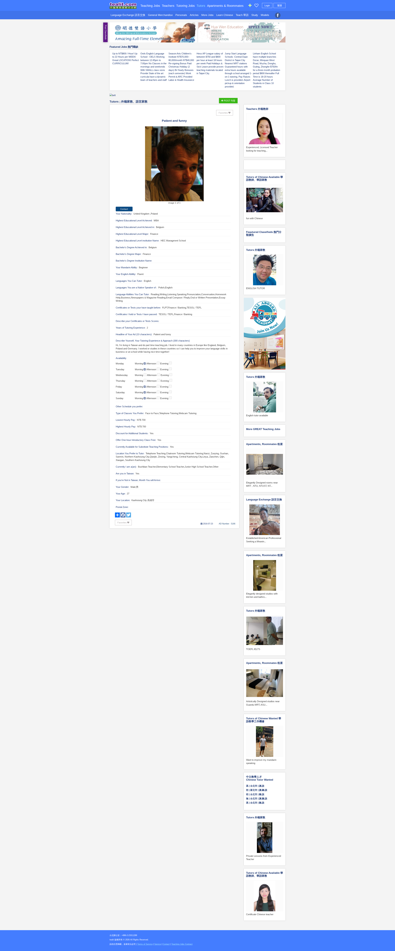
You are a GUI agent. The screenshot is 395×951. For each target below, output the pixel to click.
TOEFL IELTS (253, 649)
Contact (166, 944)
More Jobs (207, 15)
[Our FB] (278, 14)
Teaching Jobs (150, 5)
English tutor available (257, 415)
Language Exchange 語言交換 (128, 15)
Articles (194, 15)
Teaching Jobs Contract (182, 944)
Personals (181, 15)
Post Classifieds (105, 32)
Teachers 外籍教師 (257, 109)
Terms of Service (145, 944)
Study (254, 15)
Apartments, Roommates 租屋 (264, 444)
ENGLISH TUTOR (255, 288)
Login (267, 5)
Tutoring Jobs (185, 5)
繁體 (279, 5)
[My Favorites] (256, 6)
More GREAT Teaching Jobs (263, 429)
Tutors (201, 5)
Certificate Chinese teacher (259, 914)
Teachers (168, 5)
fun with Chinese (254, 218)
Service (157, 944)
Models (265, 15)
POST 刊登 (229, 100)
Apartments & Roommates (225, 5)
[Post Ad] (250, 6)
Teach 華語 (242, 15)
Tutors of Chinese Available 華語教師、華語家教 (264, 178)
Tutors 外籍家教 (255, 250)
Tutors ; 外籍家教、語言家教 (129, 101)
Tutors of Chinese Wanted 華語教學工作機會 (263, 720)
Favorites (223, 113)
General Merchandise (160, 15)
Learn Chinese (224, 15)
